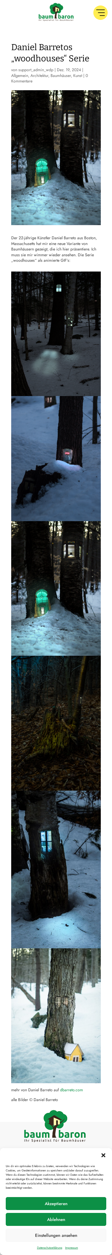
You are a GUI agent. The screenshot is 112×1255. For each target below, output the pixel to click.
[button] (103, 1155)
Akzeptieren (56, 1204)
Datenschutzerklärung (49, 1247)
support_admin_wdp (35, 70)
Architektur (39, 75)
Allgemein (19, 75)
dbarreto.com (71, 1090)
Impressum (71, 1247)
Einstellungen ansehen (56, 1235)
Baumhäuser (61, 75)
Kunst (77, 75)
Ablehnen (56, 1219)
